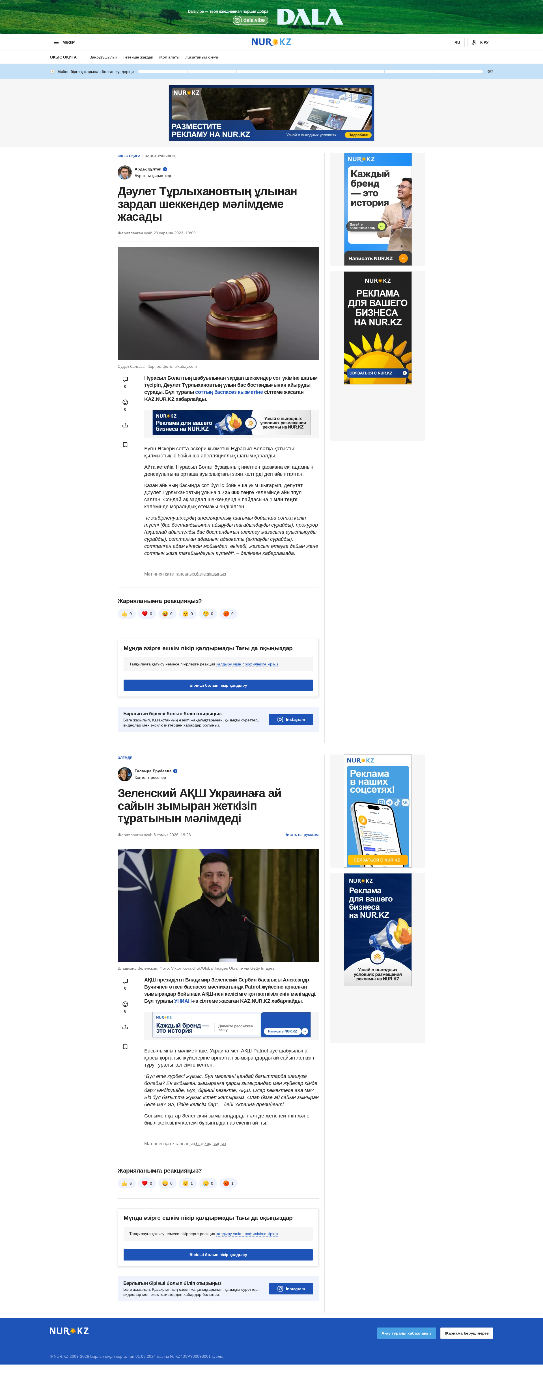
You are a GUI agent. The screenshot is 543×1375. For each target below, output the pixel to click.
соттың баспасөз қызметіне (229, 392)
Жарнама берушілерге (467, 1333)
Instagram (295, 719)
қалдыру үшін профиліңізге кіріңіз (247, 664)
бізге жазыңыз (211, 574)
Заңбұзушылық (103, 57)
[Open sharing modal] (125, 425)
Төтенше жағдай (138, 57)
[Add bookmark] (125, 444)
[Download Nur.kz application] (271, 17)
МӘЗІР (69, 42)
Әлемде (125, 758)
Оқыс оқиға (63, 57)
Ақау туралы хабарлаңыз (407, 1333)
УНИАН (182, 1001)
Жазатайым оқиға (201, 57)
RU (457, 42)
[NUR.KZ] (271, 42)
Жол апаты (169, 57)
